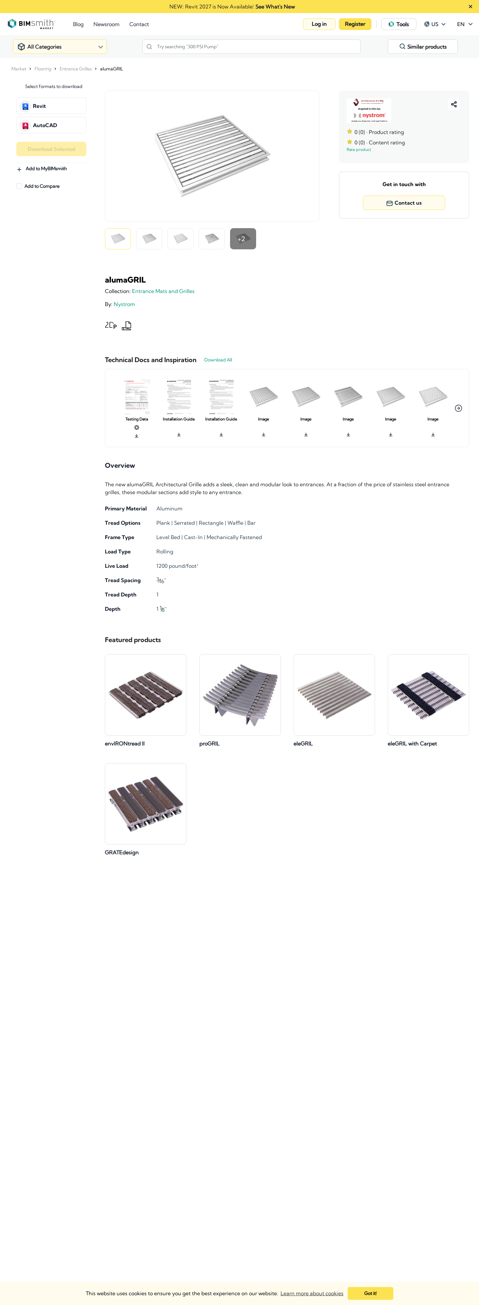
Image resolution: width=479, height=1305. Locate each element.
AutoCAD (45, 125)
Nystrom (124, 304)
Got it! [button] (370, 1293)
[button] (319, 24)
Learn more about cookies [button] (312, 1293)
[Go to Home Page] (40, 24)
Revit (39, 106)
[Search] (149, 46)
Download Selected (51, 149)
